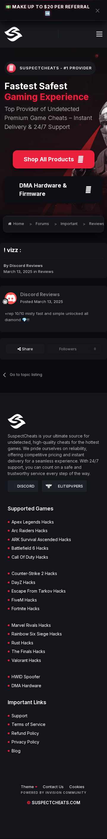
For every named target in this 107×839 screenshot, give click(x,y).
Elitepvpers (70, 486)
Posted (41, 301)
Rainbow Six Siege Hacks (37, 634)
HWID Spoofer (26, 677)
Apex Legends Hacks (33, 522)
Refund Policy (25, 733)
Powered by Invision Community (53, 792)
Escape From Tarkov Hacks (39, 591)
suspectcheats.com (53, 802)
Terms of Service (28, 724)
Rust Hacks (22, 643)
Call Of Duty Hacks (30, 557)
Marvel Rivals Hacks (31, 625)
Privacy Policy (25, 742)
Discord (25, 486)
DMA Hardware (26, 686)
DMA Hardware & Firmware (43, 190)
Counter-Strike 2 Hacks (34, 573)
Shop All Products (49, 159)
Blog (16, 751)
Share (27, 348)
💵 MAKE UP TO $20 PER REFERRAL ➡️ (48, 10)
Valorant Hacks (26, 660)
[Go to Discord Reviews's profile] (11, 298)
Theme (28, 786)
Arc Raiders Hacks (30, 531)
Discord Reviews (26, 265)
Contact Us (53, 786)
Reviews (46, 271)
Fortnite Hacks (26, 609)
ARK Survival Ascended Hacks (41, 540)
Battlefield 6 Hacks (30, 548)
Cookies (76, 786)
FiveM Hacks (24, 600)
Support (19, 716)
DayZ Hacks (23, 582)
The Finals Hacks (28, 651)
